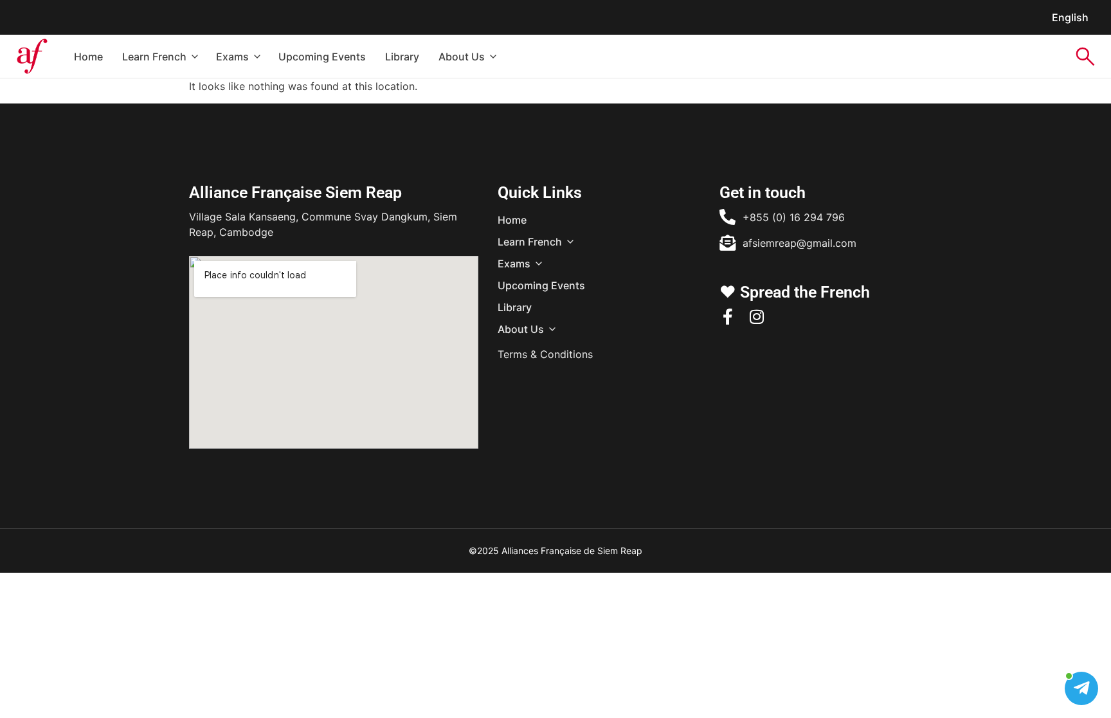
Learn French (154, 56)
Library (402, 56)
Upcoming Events (322, 56)
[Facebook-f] (727, 317)
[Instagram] (756, 317)
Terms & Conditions (545, 354)
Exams (232, 56)
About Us (461, 56)
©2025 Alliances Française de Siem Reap (555, 550)
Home (88, 56)
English (1070, 17)
